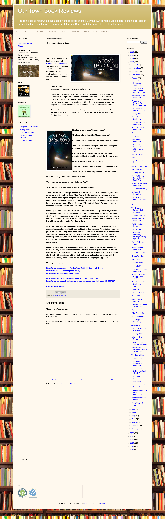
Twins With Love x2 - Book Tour (139, 97)
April (134, 419)
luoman (87, 503)
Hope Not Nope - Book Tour (137, 248)
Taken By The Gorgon (136, 338)
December (136, 65)
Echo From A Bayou (139, 313)
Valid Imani (135, 259)
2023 (132, 62)
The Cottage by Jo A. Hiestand (138, 329)
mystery (55, 296)
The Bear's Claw (137, 355)
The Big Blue (136, 229)
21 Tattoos (135, 136)
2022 (132, 433)
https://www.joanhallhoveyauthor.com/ (62, 273)
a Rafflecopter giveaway (56, 286)
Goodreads (75, 31)
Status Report (136, 382)
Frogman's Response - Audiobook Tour (138, 83)
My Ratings (39, 31)
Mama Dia (135, 289)
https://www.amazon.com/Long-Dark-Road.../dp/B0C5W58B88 (72, 278)
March (134, 422)
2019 (132, 443)
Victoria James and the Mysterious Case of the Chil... (139, 90)
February (135, 426)
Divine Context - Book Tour (137, 118)
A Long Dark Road (138, 215)
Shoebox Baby (137, 262)
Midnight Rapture (138, 358)
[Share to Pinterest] (65, 292)
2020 (132, 440)
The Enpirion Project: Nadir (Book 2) (137, 210)
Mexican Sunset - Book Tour (138, 123)
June (134, 412)
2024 (132, 59)
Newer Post (51, 380)
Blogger (103, 503)
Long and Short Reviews (29, 127)
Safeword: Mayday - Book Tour (139, 184)
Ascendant (135, 325)
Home (18, 31)
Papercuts (135, 310)
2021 (132, 436)
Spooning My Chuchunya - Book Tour (137, 364)
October (135, 71)
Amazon (63, 31)
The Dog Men (136, 334)
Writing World (25, 130)
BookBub (105, 31)
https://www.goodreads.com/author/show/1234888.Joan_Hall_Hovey (75, 268)
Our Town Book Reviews (49, 11)
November (136, 68)
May (134, 416)
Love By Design (137, 154)
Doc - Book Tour (137, 133)
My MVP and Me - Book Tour (138, 220)
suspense (62, 296)
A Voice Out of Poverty (136, 300)
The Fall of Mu (137, 266)
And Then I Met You (139, 166)
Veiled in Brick (136, 169)
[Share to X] (60, 292)
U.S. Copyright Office (28, 132)
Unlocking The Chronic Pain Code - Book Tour (139, 103)
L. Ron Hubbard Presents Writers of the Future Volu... (138, 148)
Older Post (115, 380)
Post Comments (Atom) (66, 384)
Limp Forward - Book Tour (137, 141)
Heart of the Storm (138, 256)
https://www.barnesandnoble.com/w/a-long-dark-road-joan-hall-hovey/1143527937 (80, 281)
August (135, 78)
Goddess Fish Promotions (56, 64)
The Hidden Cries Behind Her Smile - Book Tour (139, 371)
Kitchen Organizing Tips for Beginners (139, 343)
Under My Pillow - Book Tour (138, 129)
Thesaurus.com (26, 140)
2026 (132, 52)
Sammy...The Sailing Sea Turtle (139, 386)
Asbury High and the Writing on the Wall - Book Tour (139, 392)
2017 (132, 449)
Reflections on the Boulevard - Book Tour (138, 284)
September (136, 75)
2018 (132, 446)
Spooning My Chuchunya (136, 321)
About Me (52, 31)
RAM (133, 157)
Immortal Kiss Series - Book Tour (139, 305)
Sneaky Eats (136, 114)
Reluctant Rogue (137, 316)
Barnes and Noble (90, 31)
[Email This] (56, 292)
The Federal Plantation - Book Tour (138, 199)
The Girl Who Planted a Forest (138, 109)
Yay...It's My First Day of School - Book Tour (138, 178)
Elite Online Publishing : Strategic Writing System (138, 236)
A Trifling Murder (137, 173)
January (135, 429)
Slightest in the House (137, 225)
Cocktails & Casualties (136, 193)
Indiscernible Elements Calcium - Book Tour (139, 350)
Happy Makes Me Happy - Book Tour (138, 277)
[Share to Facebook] (62, 292)
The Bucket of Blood (139, 292)
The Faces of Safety (139, 189)
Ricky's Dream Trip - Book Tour (139, 270)
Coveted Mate (136, 296)
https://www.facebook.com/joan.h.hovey (63, 271)
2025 (132, 55)
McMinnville (135, 205)
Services (28, 31)
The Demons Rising (139, 253)
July (133, 409)
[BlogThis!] (58, 292)
